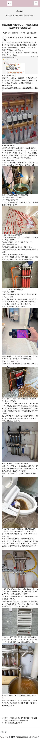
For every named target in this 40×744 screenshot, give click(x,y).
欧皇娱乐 (18, 15)
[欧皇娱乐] (9, 3)
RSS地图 (28, 737)
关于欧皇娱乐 (28, 15)
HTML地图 (35, 737)
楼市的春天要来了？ (15, 723)
